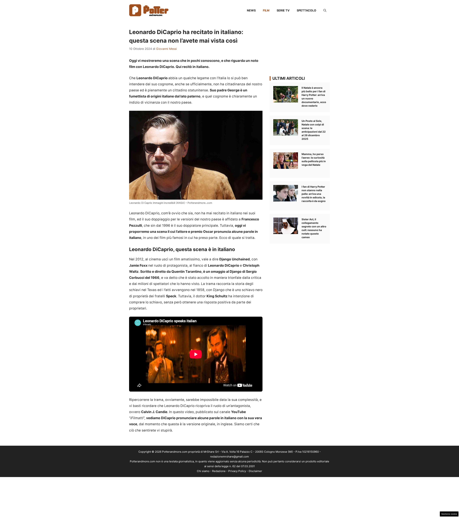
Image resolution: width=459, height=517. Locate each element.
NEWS (251, 10)
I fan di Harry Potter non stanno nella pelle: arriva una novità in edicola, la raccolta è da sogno (314, 193)
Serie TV (283, 10)
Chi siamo (203, 471)
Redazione (219, 471)
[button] (325, 10)
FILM (266, 10)
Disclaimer (255, 471)
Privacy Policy (237, 471)
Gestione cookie (449, 514)
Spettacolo (306, 10)
